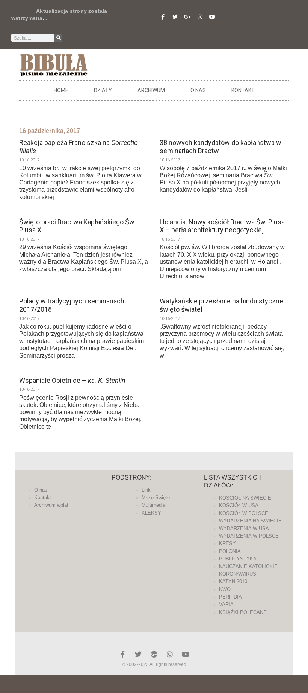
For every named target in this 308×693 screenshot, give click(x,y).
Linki (147, 490)
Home (61, 90)
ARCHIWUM (151, 90)
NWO (225, 589)
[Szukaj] (58, 38)
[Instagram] (200, 17)
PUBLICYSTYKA (238, 559)
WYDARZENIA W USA (244, 528)
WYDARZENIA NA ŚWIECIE (250, 521)
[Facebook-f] (162, 17)
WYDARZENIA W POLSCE (249, 536)
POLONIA (230, 551)
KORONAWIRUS (237, 574)
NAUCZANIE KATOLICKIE (248, 566)
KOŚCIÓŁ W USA (238, 505)
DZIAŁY (103, 90)
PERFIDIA (230, 597)
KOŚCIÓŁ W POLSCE (243, 513)
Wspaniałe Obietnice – (72, 380)
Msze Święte (156, 497)
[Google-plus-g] (187, 17)
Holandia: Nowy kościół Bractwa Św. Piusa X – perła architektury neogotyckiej (222, 226)
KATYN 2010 (233, 581)
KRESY (227, 543)
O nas (198, 90)
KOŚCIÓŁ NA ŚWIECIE (245, 498)
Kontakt (243, 90)
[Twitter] (175, 17)
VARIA (226, 604)
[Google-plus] (154, 654)
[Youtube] (212, 17)
